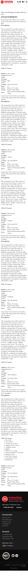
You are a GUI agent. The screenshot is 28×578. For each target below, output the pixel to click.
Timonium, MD (7, 536)
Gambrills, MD (7, 534)
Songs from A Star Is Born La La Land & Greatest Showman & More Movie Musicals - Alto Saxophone (13, 313)
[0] (23, 2)
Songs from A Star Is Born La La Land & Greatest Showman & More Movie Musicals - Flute (13, 21)
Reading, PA (6, 524)
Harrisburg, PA (7, 520)
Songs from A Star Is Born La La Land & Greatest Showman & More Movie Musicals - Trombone (13, 237)
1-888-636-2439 (8, 507)
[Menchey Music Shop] (7, 2)
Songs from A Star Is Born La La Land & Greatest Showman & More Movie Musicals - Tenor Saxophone (13, 391)
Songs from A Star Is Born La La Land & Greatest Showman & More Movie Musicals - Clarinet (13, 97)
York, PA (5, 526)
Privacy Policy (14, 568)
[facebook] (13, 555)
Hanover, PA (6, 518)
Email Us (19, 507)
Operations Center (7, 543)
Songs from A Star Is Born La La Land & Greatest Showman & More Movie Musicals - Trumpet (13, 173)
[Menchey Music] (13, 499)
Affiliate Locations (7, 546)
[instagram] (16, 555)
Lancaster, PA (6, 522)
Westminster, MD (7, 538)
